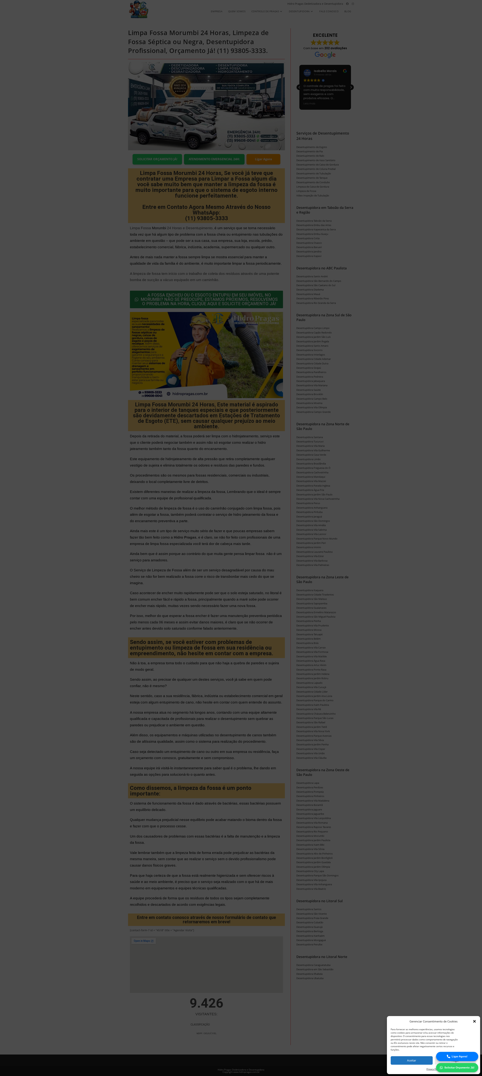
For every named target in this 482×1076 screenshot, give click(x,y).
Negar (455, 1060)
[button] (474, 1021)
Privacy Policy (433, 1069)
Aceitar (411, 1060)
